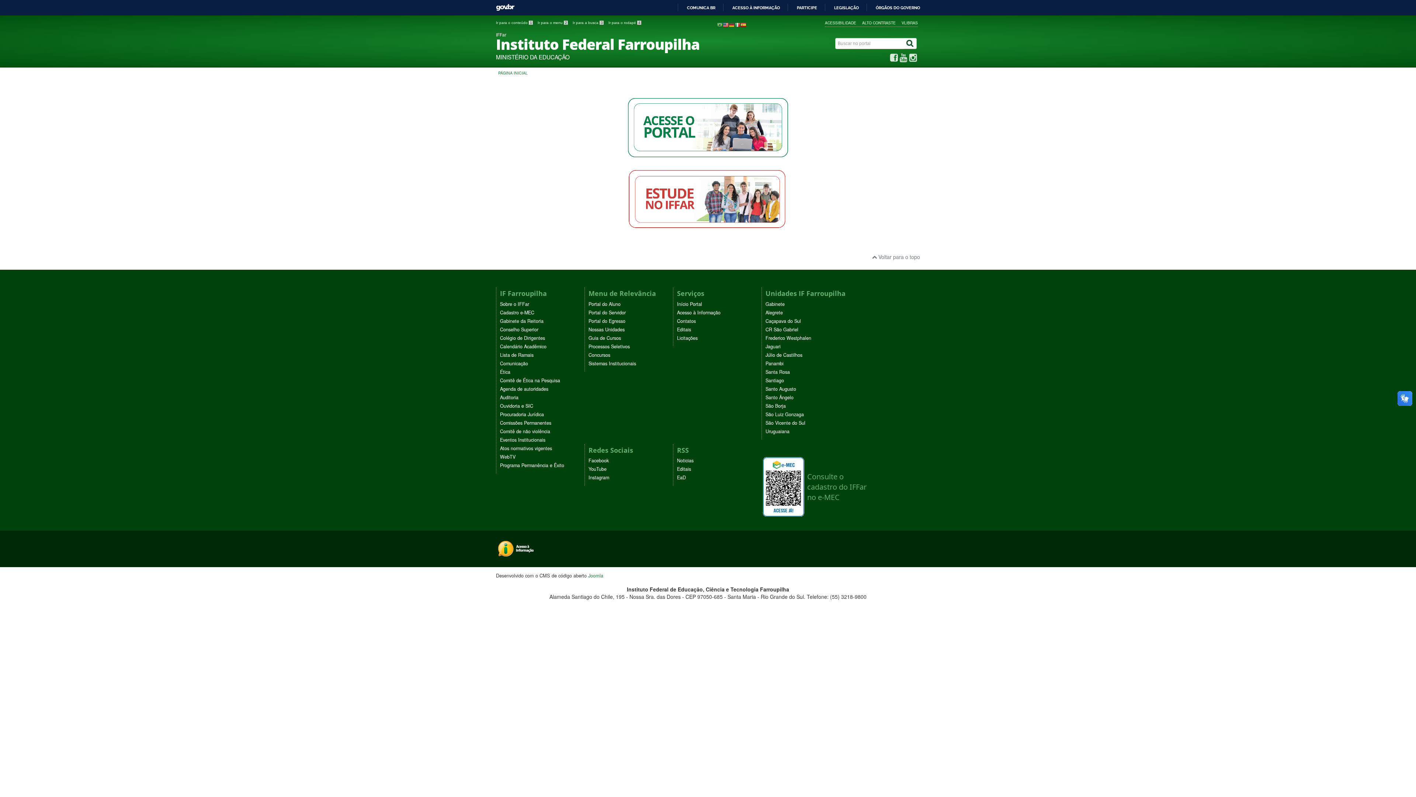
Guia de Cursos (605, 338)
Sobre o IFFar (514, 304)
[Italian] (737, 24)
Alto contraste (879, 22)
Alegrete (774, 312)
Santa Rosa (778, 372)
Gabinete (775, 304)
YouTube (598, 469)
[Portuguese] (720, 24)
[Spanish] (743, 24)
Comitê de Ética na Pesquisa (530, 380)
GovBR (505, 7)
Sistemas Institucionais (612, 363)
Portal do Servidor (607, 312)
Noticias (685, 460)
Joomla (595, 575)
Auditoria (509, 397)
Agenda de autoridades (524, 389)
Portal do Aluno (605, 304)
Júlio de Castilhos (784, 355)
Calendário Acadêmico (523, 346)
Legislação (846, 7)
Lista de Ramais (517, 355)
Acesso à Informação (699, 312)
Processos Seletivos (609, 346)
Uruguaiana (777, 431)
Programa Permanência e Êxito (532, 465)
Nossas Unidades (607, 329)
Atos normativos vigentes (526, 448)
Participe (807, 7)
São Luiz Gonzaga (785, 414)
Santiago (775, 380)
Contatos (686, 321)
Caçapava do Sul (783, 321)
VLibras (910, 22)
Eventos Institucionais (522, 440)
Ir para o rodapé (624, 23)
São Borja (776, 406)
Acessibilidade (840, 22)
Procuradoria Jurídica (522, 414)
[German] (732, 24)
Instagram (599, 477)
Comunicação (514, 363)
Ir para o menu (552, 23)
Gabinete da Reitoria (522, 321)
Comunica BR (701, 7)
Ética (505, 372)
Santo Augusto (781, 389)
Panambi (775, 363)
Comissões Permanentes (525, 423)
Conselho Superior (519, 329)
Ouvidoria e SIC (516, 406)
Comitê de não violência (525, 431)
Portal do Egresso (607, 321)
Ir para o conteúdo (514, 23)
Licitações (687, 338)
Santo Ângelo (780, 397)
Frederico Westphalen (788, 338)
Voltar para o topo (898, 257)
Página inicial (513, 73)
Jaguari (773, 346)
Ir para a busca (588, 23)
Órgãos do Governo (898, 7)
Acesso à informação (756, 7)
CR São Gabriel (782, 329)
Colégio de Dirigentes (522, 338)
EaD (681, 477)
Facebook (599, 460)
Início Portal (689, 304)
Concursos (599, 355)
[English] (726, 24)
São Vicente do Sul (785, 423)
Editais (684, 329)
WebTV (508, 456)
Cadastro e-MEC (517, 312)
